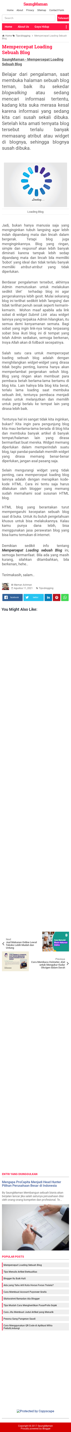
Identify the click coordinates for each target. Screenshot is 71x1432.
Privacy (30, 10)
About (20, 10)
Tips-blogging (46, 588)
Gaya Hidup (42, 26)
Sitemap (41, 10)
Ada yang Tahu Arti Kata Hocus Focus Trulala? (29, 1285)
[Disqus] (35, 1020)
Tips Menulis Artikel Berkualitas (20, 1271)
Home (10, 10)
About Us (23, 26)
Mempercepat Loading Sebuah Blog (27, 49)
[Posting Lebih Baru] (8, 935)
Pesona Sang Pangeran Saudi (20, 1318)
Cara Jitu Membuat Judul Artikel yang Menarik (28, 1312)
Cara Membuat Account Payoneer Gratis (25, 1292)
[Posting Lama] (63, 954)
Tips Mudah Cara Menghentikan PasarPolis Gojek (30, 1305)
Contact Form (56, 10)
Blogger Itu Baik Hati (15, 1278)
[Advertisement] (35, 773)
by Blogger (44, 1428)
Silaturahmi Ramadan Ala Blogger (22, 1298)
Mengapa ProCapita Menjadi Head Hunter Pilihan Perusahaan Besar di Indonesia (31, 1183)
